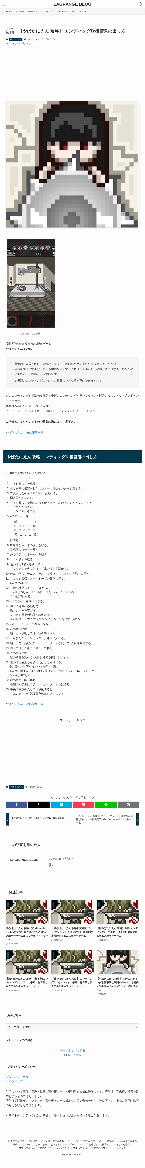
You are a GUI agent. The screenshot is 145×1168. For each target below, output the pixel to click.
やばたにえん (16, 39)
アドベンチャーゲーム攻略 (81, 1140)
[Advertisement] (72, 70)
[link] (50, 865)
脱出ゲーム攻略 (16, 1140)
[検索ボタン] (141, 4)
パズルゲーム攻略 (127, 1140)
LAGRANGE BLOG (72, 4)
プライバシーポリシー (20, 1076)
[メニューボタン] (4, 4)
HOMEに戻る (72, 1055)
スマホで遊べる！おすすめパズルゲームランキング (99, 1148)
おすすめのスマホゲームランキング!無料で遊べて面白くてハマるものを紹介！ (91, 1144)
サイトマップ (14, 1081)
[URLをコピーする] (128, 805)
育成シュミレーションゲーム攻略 (30, 1144)
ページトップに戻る (72, 1050)
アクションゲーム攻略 (52, 1140)
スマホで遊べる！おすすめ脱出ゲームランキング (44, 1148)
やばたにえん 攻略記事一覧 (24, 432)
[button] (16, 805)
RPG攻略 (32, 1140)
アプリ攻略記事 (107, 1140)
